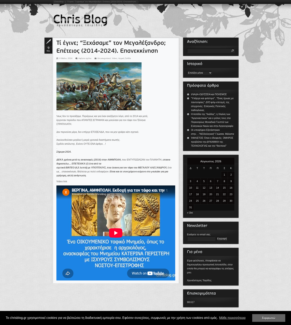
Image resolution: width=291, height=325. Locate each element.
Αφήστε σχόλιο (84, 58)
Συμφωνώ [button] (268, 317)
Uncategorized (104, 58)
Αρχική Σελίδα (124, 58)
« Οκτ (190, 212)
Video (114, 58)
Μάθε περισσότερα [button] (232, 317)
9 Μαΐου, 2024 (65, 58)
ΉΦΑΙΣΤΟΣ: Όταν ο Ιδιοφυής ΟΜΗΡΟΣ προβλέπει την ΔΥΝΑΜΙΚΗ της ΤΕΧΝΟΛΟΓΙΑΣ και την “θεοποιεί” (212, 142)
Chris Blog (59, 2)
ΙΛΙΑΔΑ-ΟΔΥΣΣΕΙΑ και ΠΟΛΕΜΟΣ (209, 94)
